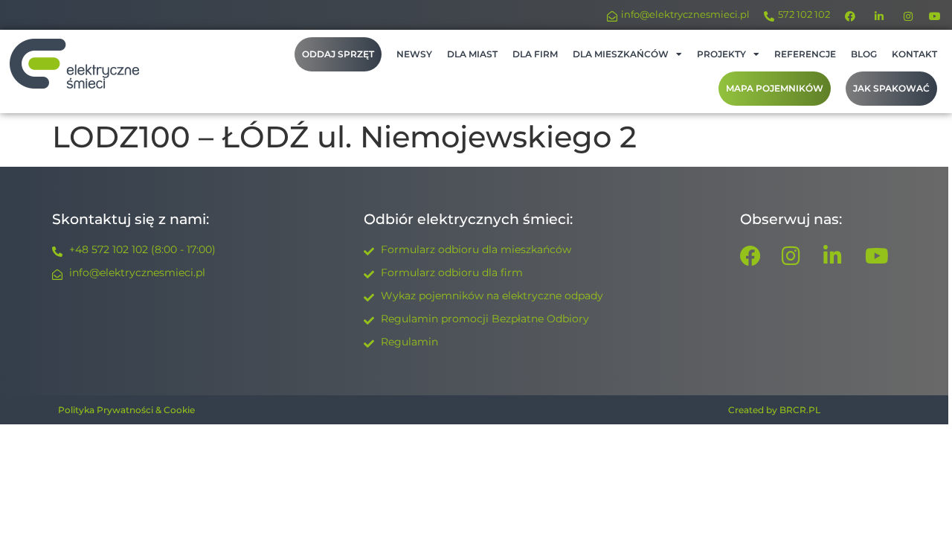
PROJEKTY (721, 54)
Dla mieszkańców (621, 54)
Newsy (414, 54)
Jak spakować (891, 88)
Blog (864, 54)
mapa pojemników (774, 88)
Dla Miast (472, 54)
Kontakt (914, 54)
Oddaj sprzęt (338, 54)
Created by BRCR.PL (774, 409)
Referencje (805, 54)
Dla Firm (535, 54)
